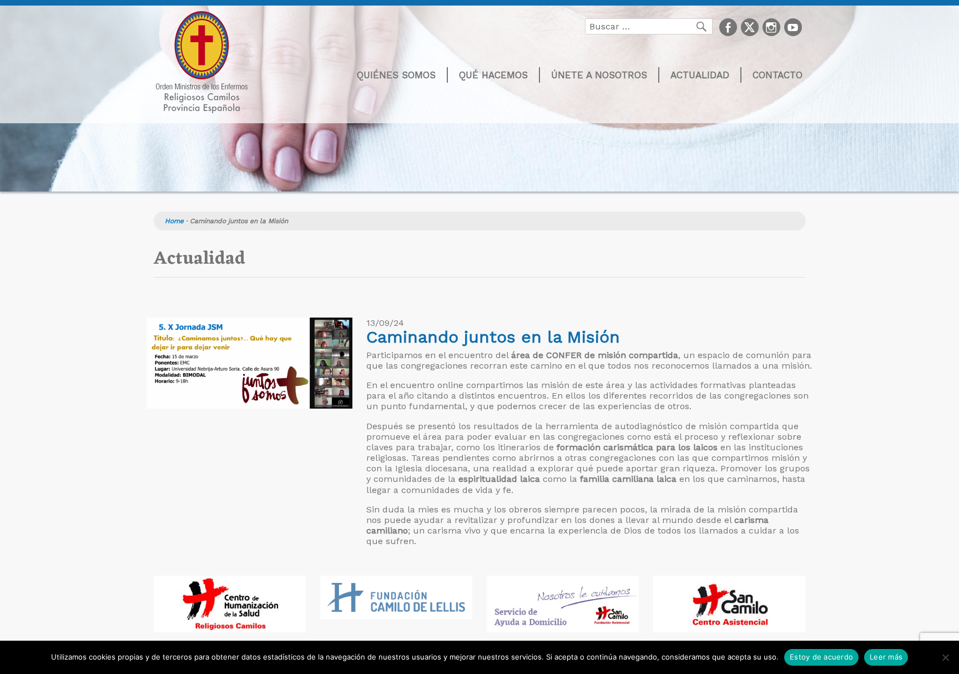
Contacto (777, 75)
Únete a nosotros (599, 75)
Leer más (886, 656)
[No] (945, 657)
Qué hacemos (493, 75)
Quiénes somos (396, 75)
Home (174, 221)
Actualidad (699, 75)
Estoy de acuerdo (821, 656)
